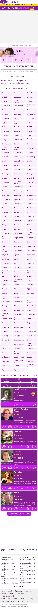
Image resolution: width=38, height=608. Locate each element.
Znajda (16, 323)
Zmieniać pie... (17, 318)
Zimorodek (5, 280)
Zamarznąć (18, 140)
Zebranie (17, 229)
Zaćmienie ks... (30, 105)
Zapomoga (5, 174)
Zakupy (16, 135)
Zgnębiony (5, 259)
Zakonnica (5, 131)
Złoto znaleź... (18, 306)
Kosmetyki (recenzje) (9, 601)
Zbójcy (16, 216)
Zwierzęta (30, 361)
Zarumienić (30, 178)
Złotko (16, 297)
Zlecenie (30, 285)
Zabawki (30, 93)
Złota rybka (30, 293)
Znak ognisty (18, 327)
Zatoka (16, 204)
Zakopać (29, 131)
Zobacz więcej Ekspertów (19, 514)
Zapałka (29, 161)
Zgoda (29, 259)
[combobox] (19, 71)
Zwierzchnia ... (18, 361)
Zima (16, 276)
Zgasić (16, 255)
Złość (16, 293)
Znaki (29, 327)
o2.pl (27, 601)
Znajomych (5, 327)
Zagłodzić (17, 114)
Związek (29, 357)
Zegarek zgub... (30, 233)
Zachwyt (30, 101)
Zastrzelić (17, 195)
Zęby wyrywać (19, 250)
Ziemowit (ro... (30, 272)
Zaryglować (6, 182)
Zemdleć (30, 238)
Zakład (29, 123)
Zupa (3, 353)
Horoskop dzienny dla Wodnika (7, 564)
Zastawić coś (6, 195)
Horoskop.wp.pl (14, 45)
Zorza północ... (29, 344)
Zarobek (4, 178)
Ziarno (16, 263)
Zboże (4, 216)
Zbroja (4, 221)
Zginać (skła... (31, 255)
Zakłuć (4, 127)
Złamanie (17, 289)
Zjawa (4, 285)
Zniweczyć (5, 340)
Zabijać (4, 97)
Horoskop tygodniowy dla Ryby (27, 568)
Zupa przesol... (17, 353)
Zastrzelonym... (7, 199)
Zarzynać (30, 182)
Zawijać (17, 208)
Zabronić (5, 101)
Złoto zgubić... (6, 306)
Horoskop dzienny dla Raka (9, 579)
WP (7, 45)
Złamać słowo (6, 289)
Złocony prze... (29, 289)
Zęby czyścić (31, 246)
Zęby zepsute (31, 250)
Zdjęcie (29, 221)
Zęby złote (5, 255)
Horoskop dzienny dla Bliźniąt (7, 576)
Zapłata (29, 169)
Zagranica (5, 118)
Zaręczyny (30, 174)
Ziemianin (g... (5, 272)
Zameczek (5, 144)
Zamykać (5, 157)
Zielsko (16, 267)
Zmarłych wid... (5, 314)
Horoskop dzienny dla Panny (9, 583)
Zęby (3, 246)
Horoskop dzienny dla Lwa (8, 581)
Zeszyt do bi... (31, 242)
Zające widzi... (16, 122)
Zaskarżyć (5, 191)
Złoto (28, 297)
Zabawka (17, 93)
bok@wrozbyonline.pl (15, 591)
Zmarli (4, 310)
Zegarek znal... (4, 237)
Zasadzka (5, 187)
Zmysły (29, 319)
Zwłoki (16, 365)
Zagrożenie (31, 118)
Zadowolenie (18, 110)
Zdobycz (4, 225)
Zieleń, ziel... (31, 263)
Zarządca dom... (17, 182)
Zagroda (17, 118)
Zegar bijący (6, 233)
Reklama (21, 593)
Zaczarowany (18, 106)
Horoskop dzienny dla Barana (7, 570)
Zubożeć (17, 348)
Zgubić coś (5, 263)
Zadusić (29, 110)
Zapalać (4, 161)
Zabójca (29, 97)
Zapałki (4, 165)
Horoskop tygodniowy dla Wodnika (27, 564)
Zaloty (4, 140)
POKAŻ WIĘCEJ (18, 586)
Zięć (3, 276)
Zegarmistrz (18, 238)
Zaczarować (6, 106)
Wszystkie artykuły (8, 596)
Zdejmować (18, 221)
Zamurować (31, 152)
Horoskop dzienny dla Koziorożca (7, 560)
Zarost (16, 178)
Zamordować (6, 152)
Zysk (15, 370)
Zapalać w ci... (19, 161)
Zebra (4, 229)
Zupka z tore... (6, 357)
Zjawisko (17, 285)
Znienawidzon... (32, 331)
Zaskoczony (18, 191)
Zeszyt (16, 242)
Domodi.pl (15, 599)
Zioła (28, 280)
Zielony (4, 267)
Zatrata (4, 208)
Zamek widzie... (4, 148)
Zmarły (29, 310)
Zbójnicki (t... (31, 216)
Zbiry (28, 212)
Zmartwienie (31, 314)
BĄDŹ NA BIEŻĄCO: (29, 550)
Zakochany (18, 127)
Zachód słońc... (16, 101)
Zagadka (5, 114)
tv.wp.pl (20, 601)
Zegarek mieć (19, 233)
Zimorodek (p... (18, 280)
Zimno (29, 276)
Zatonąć (29, 204)
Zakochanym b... (31, 127)
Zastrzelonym (31, 195)
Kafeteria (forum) (27, 599)
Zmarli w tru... (19, 310)
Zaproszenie (18, 174)
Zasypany (30, 199)
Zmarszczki (18, 314)
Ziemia (29, 267)
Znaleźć (4, 331)
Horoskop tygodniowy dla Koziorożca (27, 560)
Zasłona (29, 191)
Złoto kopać (6, 302)
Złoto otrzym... (29, 301)
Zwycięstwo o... (31, 365)
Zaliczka (29, 135)
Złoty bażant (31, 306)
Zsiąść (4, 348)
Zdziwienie (30, 225)
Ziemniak (17, 272)
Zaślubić (4, 204)
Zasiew (29, 187)
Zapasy (29, 165)
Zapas (16, 165)
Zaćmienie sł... (6, 110)
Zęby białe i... (18, 246)
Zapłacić (17, 169)
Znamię (16, 331)
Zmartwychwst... (7, 319)
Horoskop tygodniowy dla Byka (27, 575)
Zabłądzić (17, 97)
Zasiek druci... (19, 187)
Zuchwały (30, 348)
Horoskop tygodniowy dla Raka (27, 583)
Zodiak (29, 340)
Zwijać (4, 365)
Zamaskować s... (31, 139)
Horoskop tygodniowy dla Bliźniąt (27, 579)
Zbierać (16, 212)
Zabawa (4, 93)
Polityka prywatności (9, 593)
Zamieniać (30, 148)
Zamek (16, 144)
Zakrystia (5, 135)
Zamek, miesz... (16, 148)
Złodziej (4, 293)
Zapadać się (31, 157)
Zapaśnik (5, 169)
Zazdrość (5, 212)
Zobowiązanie (19, 340)
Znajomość (30, 323)
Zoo (3, 344)
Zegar (29, 229)
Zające (4, 123)
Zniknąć (17, 336)
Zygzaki (4, 370)
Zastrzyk (17, 199)
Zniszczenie (31, 336)
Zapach (16, 157)
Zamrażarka (18, 152)
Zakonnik (17, 131)
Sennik (22, 45)
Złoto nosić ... (18, 302)
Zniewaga (5, 336)
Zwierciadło (6, 361)
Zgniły (16, 259)
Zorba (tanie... (19, 344)
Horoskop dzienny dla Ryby (9, 567)
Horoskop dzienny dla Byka (9, 573)
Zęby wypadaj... (5, 250)
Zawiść (29, 208)
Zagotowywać (31, 114)
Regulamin (28, 591)
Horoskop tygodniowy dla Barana (27, 571)
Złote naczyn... (4, 297)
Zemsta (4, 242)
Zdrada (16, 225)
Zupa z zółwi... (31, 353)
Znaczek (4, 323)
